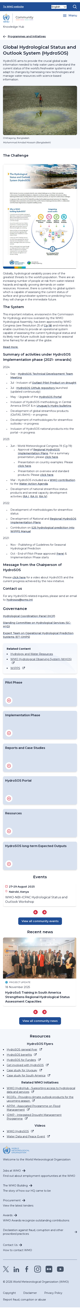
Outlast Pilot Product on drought (54, 382)
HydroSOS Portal (50, 397)
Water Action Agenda (33, 483)
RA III (34, 496)
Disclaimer (30, 1293)
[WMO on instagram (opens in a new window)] (37, 1269)
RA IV (43, 496)
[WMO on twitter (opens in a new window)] (6, 1269)
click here (51, 457)
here (60, 553)
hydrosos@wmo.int (20, 599)
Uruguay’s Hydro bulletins (53, 405)
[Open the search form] (75, 6)
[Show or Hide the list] (9, 700)
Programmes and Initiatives (27, 36)
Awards (7, 1215)
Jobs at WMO (12, 1170)
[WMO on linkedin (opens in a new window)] (16, 1269)
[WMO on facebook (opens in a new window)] (27, 1269)
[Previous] (35, 912)
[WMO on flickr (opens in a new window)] (49, 1269)
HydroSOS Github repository (36, 388)
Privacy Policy (53, 1293)
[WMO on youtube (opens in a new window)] (60, 1269)
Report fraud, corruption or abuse (24, 1299)
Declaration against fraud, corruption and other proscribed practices (33, 1231)
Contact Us (10, 1245)
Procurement (12, 1200)
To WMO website (13, 6)
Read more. (10, 347)
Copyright (9, 1293)
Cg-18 (47, 325)
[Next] (44, 912)
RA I (26, 496)
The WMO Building (15, 1185)
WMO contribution (62, 480)
